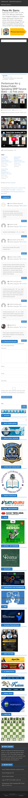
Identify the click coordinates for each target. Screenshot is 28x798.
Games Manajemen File (8, 773)
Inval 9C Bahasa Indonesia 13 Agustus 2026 (13, 769)
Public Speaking (11, 182)
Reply (24, 221)
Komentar (4, 348)
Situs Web (3, 380)
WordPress (21, 795)
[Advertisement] (14, 58)
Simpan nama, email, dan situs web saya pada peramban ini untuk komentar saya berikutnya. (13, 391)
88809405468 (5, 1)
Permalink (24, 205)
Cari (2, 403)
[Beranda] (3, 77)
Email (3, 373)
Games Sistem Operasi (8, 776)
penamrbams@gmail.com (15, 1)
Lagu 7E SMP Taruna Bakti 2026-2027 (11, 780)
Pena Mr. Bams (12, 794)
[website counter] (13, 411)
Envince (6, 795)
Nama (3, 366)
